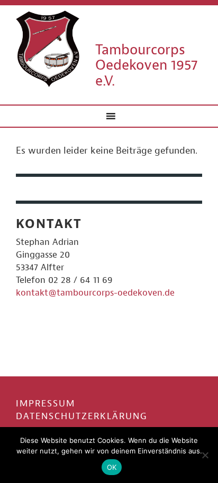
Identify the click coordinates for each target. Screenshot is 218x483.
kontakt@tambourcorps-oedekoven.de (95, 292)
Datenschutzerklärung (82, 416)
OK (112, 467)
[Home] (47, 48)
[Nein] (204, 455)
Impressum (45, 403)
